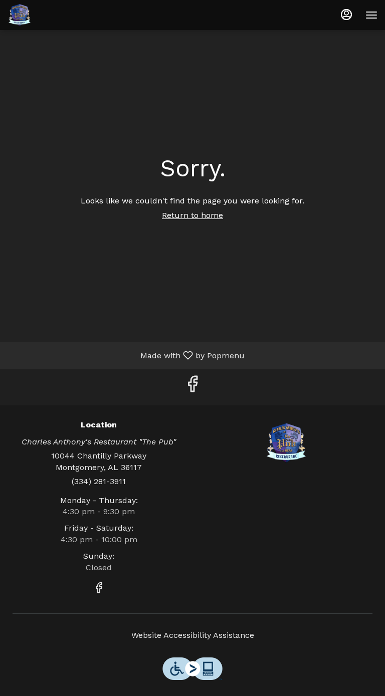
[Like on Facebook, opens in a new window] (192, 387)
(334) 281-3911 (99, 481)
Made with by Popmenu (126, 355)
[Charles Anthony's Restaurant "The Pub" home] (53, 15)
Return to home (192, 215)
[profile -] (346, 15)
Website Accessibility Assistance (192, 635)
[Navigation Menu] (371, 15)
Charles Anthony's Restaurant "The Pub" (286, 443)
